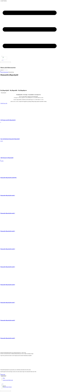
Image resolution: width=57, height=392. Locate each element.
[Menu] (30, 56)
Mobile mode (2, 374)
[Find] (11, 62)
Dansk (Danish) (9, 386)
